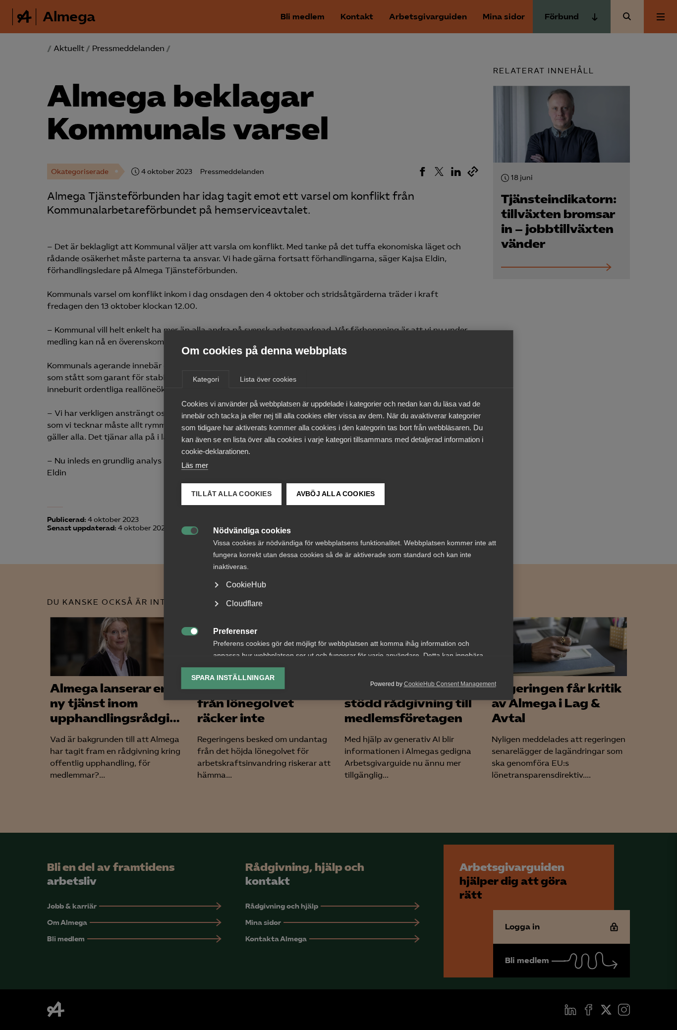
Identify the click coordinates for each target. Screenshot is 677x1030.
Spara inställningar (233, 678)
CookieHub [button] (246, 584)
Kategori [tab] (206, 379)
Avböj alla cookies (335, 494)
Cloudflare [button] (244, 603)
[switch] (184, 529)
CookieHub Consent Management (450, 684)
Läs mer (194, 465)
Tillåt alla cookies (231, 494)
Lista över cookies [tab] (268, 379)
